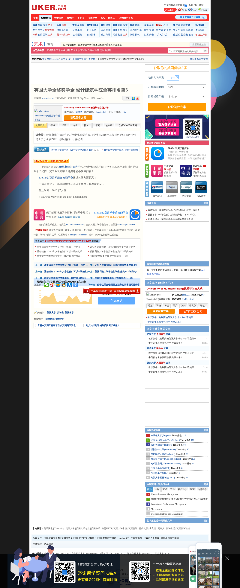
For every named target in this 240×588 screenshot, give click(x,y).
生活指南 (199, 30)
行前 (180, 30)
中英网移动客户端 (173, 5)
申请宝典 (168, 166)
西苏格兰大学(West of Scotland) (166, 459)
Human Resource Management (164, 494)
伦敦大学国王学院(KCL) (163, 477)
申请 (180, 25)
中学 (64, 25)
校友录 (109, 125)
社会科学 (182, 489)
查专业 (80, 18)
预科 (40, 25)
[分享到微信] (46, 285)
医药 (79, 34)
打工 (146, 34)
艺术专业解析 (69, 44)
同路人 (111, 18)
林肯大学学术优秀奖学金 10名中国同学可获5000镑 (69, 278)
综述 (52, 125)
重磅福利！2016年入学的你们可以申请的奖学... (60, 251)
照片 (86, 125)
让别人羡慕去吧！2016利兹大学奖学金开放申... (113, 247)
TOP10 (65, 30)
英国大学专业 (83, 528)
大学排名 (58, 18)
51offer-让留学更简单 (178, 148)
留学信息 (48, 544)
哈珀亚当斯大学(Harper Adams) (166, 463)
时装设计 (106, 50)
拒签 (120, 34)
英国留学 (69, 312)
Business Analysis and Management (167, 514)
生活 (175, 34)
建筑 (99, 50)
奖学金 (41, 30)
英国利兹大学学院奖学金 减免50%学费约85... (112, 251)
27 (187, 477)
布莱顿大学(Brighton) (161, 435)
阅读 (108, 34)
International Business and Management (168, 504)
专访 (35, 34)
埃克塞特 (171, 195)
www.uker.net (48, 98)
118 (192, 440)
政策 (125, 25)
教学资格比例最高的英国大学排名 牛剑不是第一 (171, 317)
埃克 (190, 34)
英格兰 (79, 112)
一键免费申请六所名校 (189, 17)
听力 (103, 34)
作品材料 (92, 50)
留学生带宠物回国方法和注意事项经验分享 (118, 284)
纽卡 (166, 25)
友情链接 (37, 544)
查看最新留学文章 (199, 59)
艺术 (50, 25)
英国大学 (51, 312)
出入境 (133, 30)
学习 (151, 25)
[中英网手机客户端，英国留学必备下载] (111, 291)
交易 (180, 34)
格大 (158, 30)
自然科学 (202, 489)
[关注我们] (186, 10)
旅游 (146, 30)
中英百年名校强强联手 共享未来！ (165, 322)
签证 (175, 30)
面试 (45, 34)
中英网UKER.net (50, 59)
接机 (137, 34)
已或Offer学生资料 (127, 125)
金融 (74, 30)
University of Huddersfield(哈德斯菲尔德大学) (86, 107)
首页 (35, 18)
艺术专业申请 (85, 44)
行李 (139, 30)
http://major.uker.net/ (126, 224)
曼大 (168, 30)
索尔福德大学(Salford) (162, 445)
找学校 (70, 18)
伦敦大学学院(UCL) (161, 468)
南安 (163, 30)
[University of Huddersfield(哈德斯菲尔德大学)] (48, 115)
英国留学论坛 (183, 528)
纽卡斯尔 (157, 195)
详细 (64, 125)
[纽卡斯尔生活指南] (157, 187)
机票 (137, 25)
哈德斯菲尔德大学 (69, 166)
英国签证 (132, 528)
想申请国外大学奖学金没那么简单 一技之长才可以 (69, 265)
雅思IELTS (107, 528)
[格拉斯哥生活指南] (201, 187)
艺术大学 (75, 50)
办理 (115, 30)
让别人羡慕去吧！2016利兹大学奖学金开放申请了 (119, 265)
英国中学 (92, 18)
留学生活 (170, 528)
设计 (68, 50)
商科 (82, 25)
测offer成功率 (63, 34)
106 (193, 459)
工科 (79, 30)
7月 (158, 34)
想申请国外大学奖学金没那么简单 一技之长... (59, 247)
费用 (40, 34)
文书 (35, 30)
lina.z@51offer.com (78, 234)
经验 (108, 25)
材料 (120, 25)
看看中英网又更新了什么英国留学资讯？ (58, 325)
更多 (206, 203)
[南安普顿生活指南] (186, 187)
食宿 (151, 30)
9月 (165, 34)
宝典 (50, 34)
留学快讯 (48, 528)
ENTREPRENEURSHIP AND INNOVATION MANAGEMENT (181, 499)
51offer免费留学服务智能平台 (56, 177)
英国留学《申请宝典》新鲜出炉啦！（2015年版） (172, 214)
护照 (120, 30)
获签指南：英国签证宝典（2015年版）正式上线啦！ (174, 210)
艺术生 (83, 50)
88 (184, 445)
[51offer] (159, 159)
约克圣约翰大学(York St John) (165, 440)
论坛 (102, 18)
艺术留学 (51, 50)
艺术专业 (60, 50)
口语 (103, 30)
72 (187, 454)
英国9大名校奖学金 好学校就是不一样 (109, 256)
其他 (94, 30)
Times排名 (59, 528)
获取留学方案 (78, 117)
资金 (125, 30)
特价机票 (143, 528)
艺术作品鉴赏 (115, 44)
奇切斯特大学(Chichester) (163, 454)
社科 (74, 34)
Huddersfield (101, 112)
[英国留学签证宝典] (186, 176)
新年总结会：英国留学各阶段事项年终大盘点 (170, 219)
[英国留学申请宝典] (157, 176)
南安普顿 (186, 195)
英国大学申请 (79, 59)
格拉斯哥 (201, 195)
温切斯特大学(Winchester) (163, 449)
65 (125, 112)
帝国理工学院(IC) (160, 473)
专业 (45, 25)
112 (184, 435)
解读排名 (91, 34)
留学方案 (49, 30)
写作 (108, 30)
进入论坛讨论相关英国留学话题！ (103, 325)
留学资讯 (45, 18)
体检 (132, 34)
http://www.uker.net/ (75, 224)
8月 (162, 34)
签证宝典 (197, 166)
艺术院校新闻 (100, 44)
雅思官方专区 (126, 18)
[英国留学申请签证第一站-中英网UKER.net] (49, 7)
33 (193, 463)
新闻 (97, 125)
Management (156, 509)
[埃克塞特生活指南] (172, 187)
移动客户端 (201, 34)
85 (188, 449)
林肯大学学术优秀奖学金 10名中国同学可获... (59, 256)
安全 (151, 34)
